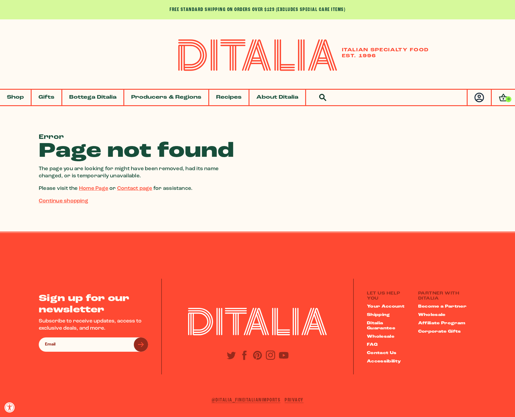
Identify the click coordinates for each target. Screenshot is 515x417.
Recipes (229, 97)
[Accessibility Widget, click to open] (9, 407)
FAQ (372, 344)
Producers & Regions (166, 97)
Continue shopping (63, 201)
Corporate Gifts (439, 331)
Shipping (378, 315)
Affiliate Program (442, 323)
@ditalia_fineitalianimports (246, 400)
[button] (503, 97)
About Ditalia (277, 97)
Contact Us (382, 353)
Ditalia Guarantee (381, 326)
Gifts (46, 97)
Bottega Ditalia (93, 97)
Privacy (294, 400)
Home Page (93, 188)
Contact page (134, 188)
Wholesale (380, 336)
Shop (15, 97)
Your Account (385, 306)
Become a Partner (442, 306)
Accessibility (384, 361)
